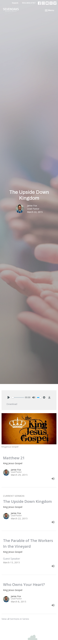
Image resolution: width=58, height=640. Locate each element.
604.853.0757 (29, 3)
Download (11, 404)
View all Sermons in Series (15, 618)
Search (15, 3)
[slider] (18, 397)
